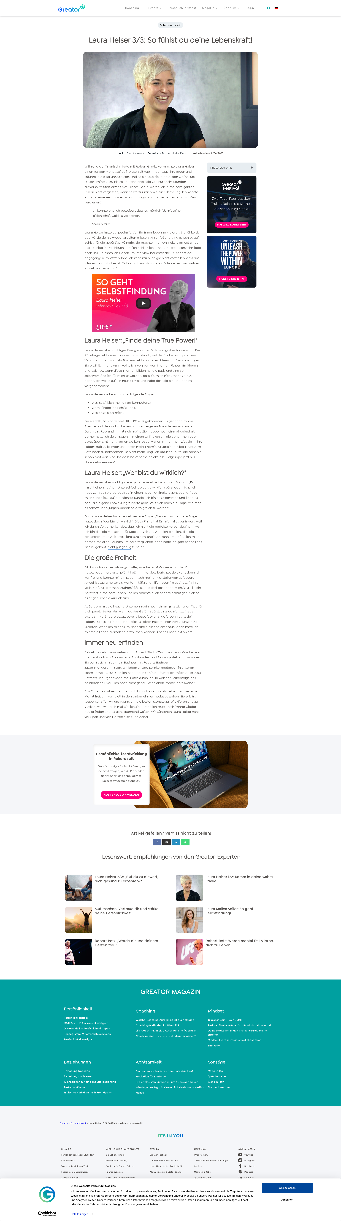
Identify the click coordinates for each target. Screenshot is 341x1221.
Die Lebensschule (115, 1154)
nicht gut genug (119, 547)
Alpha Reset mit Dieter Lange (166, 1171)
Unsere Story (201, 1154)
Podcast (248, 1171)
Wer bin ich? (216, 1081)
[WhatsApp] (185, 842)
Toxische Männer (74, 1087)
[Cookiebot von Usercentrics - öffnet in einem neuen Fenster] (47, 1214)
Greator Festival (158, 1154)
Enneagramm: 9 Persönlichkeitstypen (87, 1034)
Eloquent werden (219, 1087)
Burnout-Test (68, 1160)
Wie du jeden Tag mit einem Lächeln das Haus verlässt (170, 1087)
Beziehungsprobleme (77, 1076)
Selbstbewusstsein (170, 25)
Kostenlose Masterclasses (74, 1171)
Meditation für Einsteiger (151, 1076)
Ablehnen (287, 1199)
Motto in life (215, 1071)
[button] (133, 8)
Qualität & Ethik (202, 1177)
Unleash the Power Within (164, 1160)
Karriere (198, 1166)
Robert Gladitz (146, 166)
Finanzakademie (114, 1171)
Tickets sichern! (231, 279)
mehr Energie (146, 447)
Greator (64, 1123)
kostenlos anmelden (121, 795)
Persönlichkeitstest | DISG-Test (77, 1154)
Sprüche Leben (218, 1076)
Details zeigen (79, 1213)
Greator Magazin (70, 1177)
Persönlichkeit (78, 1123)
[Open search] (269, 7)
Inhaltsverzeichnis (221, 167)
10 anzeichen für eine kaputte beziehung (90, 1081)
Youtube (248, 1154)
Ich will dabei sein (231, 224)
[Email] (166, 842)
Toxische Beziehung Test (74, 1166)
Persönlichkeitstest (76, 1017)
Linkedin (249, 1177)
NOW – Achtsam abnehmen (120, 1177)
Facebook (249, 1166)
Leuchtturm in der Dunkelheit (166, 1166)
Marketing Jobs (202, 1171)
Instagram (249, 1160)
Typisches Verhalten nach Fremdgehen (88, 1092)
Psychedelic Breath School (119, 1166)
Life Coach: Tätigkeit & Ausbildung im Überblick (166, 1030)
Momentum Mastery (116, 1160)
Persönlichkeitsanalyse (78, 1039)
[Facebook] (157, 842)
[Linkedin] (176, 842)
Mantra (140, 1092)
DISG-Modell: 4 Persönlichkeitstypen (87, 1028)
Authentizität (129, 588)
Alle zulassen (287, 1187)
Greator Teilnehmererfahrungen (211, 1160)
